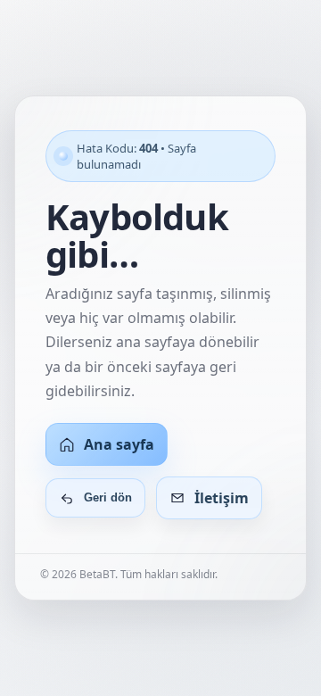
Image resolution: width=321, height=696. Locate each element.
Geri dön (108, 497)
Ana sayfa (119, 444)
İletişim (221, 498)
